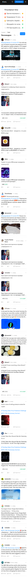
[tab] (6, 35)
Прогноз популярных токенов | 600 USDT (14, 13)
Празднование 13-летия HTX (14, 17)
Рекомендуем (6, 35)
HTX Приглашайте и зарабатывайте (14, 28)
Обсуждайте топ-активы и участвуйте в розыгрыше (14, 24)
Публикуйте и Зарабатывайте (14, 20)
